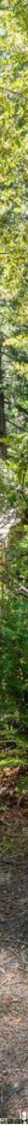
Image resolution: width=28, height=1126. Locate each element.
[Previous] (3, 559)
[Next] (24, 559)
